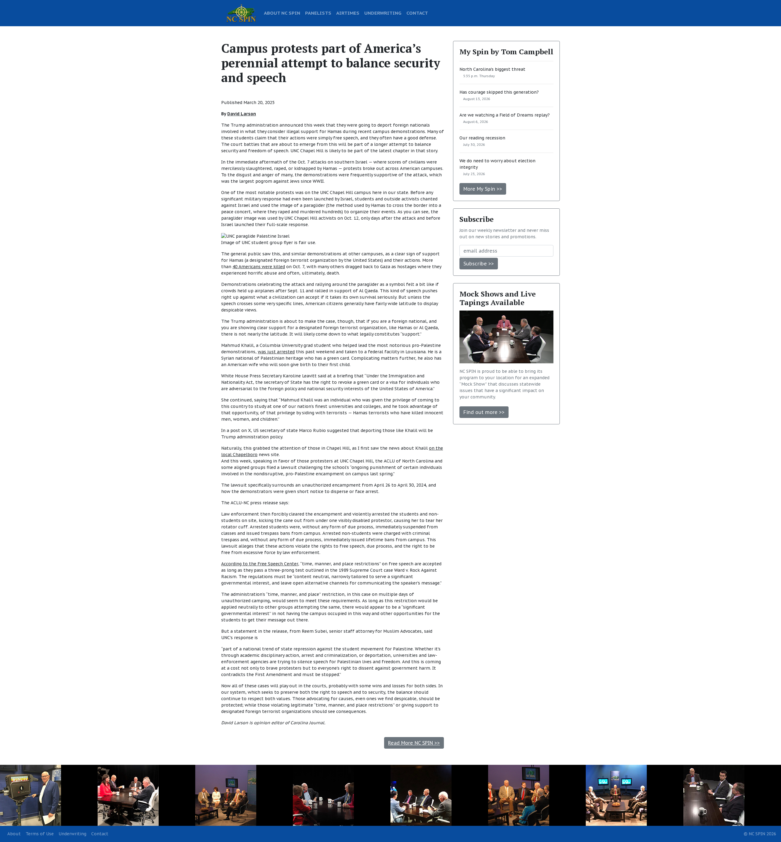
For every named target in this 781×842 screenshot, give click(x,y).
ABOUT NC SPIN (282, 13)
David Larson (241, 114)
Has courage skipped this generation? (499, 92)
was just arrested (276, 351)
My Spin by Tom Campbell (506, 51)
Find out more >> (484, 412)
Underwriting (72, 834)
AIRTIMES (347, 13)
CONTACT (417, 13)
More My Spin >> (482, 189)
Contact (99, 834)
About (14, 834)
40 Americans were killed (258, 266)
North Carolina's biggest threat (492, 69)
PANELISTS (318, 13)
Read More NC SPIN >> (414, 743)
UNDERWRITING (382, 13)
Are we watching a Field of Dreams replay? (504, 115)
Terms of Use (40, 834)
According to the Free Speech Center (259, 564)
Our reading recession (482, 138)
